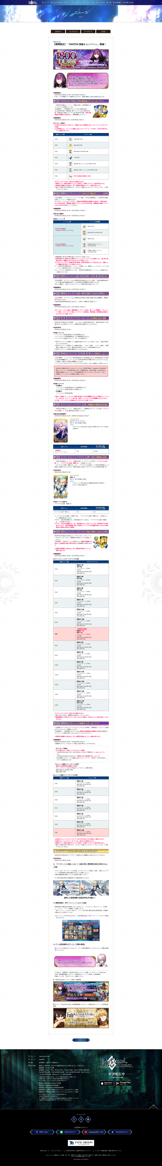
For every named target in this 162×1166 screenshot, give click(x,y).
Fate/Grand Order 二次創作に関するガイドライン (78, 1150)
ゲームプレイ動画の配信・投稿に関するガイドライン (108, 1150)
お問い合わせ (43, 1150)
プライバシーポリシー (56, 1150)
